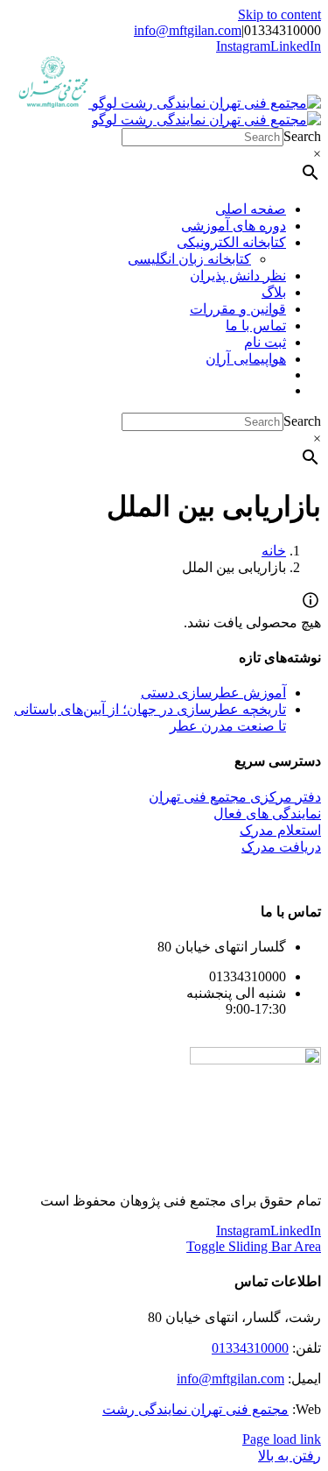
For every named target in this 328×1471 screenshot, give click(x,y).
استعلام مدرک (280, 830)
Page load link (281, 1439)
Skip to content (279, 14)
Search (302, 136)
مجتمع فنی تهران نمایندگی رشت (195, 1409)
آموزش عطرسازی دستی (213, 692)
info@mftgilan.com (187, 30)
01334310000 (250, 1347)
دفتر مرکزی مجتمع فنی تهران (235, 796)
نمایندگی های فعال (267, 813)
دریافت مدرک (281, 846)
